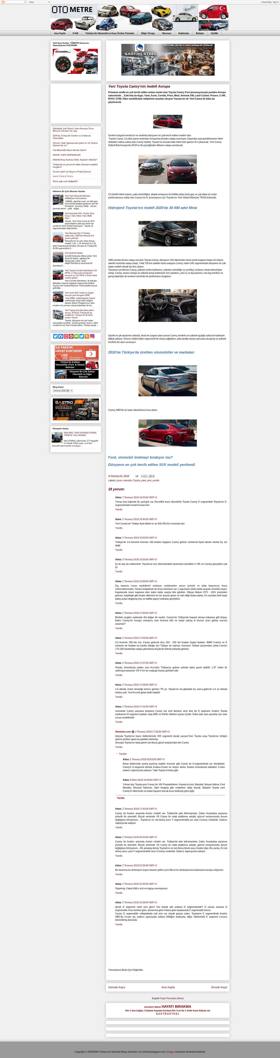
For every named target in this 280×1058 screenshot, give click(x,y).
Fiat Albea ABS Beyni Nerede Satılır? (70, 150)
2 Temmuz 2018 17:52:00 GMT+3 (139, 809)
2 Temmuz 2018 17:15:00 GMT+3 (139, 706)
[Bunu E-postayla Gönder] (142, 476)
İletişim (200, 33)
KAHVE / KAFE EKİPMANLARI (67, 155)
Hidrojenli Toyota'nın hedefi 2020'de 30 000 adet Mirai (152, 208)
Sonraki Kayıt (116, 987)
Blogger (170, 1052)
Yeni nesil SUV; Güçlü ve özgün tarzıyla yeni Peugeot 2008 (79, 294)
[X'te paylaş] (147, 476)
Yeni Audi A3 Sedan (74, 253)
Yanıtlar (123, 754)
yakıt (143, 480)
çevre (119, 480)
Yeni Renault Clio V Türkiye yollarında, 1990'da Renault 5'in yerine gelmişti (79, 235)
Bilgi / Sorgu (148, 33)
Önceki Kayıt (219, 987)
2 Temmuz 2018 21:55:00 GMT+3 (139, 865)
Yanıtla (118, 509)
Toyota (136, 480)
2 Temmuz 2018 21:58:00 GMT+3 (139, 902)
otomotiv (127, 480)
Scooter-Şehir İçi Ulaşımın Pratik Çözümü (72, 171)
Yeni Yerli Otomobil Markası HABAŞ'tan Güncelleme (77, 197)
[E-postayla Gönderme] (136, 476)
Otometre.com (123, 731)
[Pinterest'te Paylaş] (153, 476)
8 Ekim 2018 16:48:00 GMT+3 (145, 780)
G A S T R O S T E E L (63, 176)
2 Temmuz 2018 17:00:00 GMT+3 (139, 613)
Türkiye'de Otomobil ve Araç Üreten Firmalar (109, 33)
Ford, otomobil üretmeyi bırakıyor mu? (140, 457)
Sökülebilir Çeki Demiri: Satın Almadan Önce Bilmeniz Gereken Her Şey (73, 129)
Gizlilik (214, 33)
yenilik (156, 480)
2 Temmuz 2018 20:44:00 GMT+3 (139, 837)
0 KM (75, 33)
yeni (149, 480)
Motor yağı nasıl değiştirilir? (65, 181)
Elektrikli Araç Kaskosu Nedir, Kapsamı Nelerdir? (75, 160)
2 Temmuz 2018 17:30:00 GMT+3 (152, 731)
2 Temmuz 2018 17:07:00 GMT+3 (139, 663)
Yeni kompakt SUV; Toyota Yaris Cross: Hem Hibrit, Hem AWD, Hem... (79, 215)
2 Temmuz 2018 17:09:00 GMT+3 (139, 685)
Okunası (166, 33)
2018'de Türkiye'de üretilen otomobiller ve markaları (151, 352)
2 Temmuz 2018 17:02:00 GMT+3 (139, 638)
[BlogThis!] (145, 476)
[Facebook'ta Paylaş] (150, 476)
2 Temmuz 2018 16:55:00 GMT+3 (139, 581)
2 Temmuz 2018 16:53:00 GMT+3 (139, 538)
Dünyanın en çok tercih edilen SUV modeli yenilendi (151, 465)
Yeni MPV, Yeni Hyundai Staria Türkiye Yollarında (80, 434)
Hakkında (183, 33)
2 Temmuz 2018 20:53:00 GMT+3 (147, 759)
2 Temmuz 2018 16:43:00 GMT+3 (139, 497)
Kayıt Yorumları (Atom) (172, 998)
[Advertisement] (76, 103)
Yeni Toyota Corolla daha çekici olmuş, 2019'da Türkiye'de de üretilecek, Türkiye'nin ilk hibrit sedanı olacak (79, 314)
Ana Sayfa (59, 33)
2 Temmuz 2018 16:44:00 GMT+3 (139, 519)
